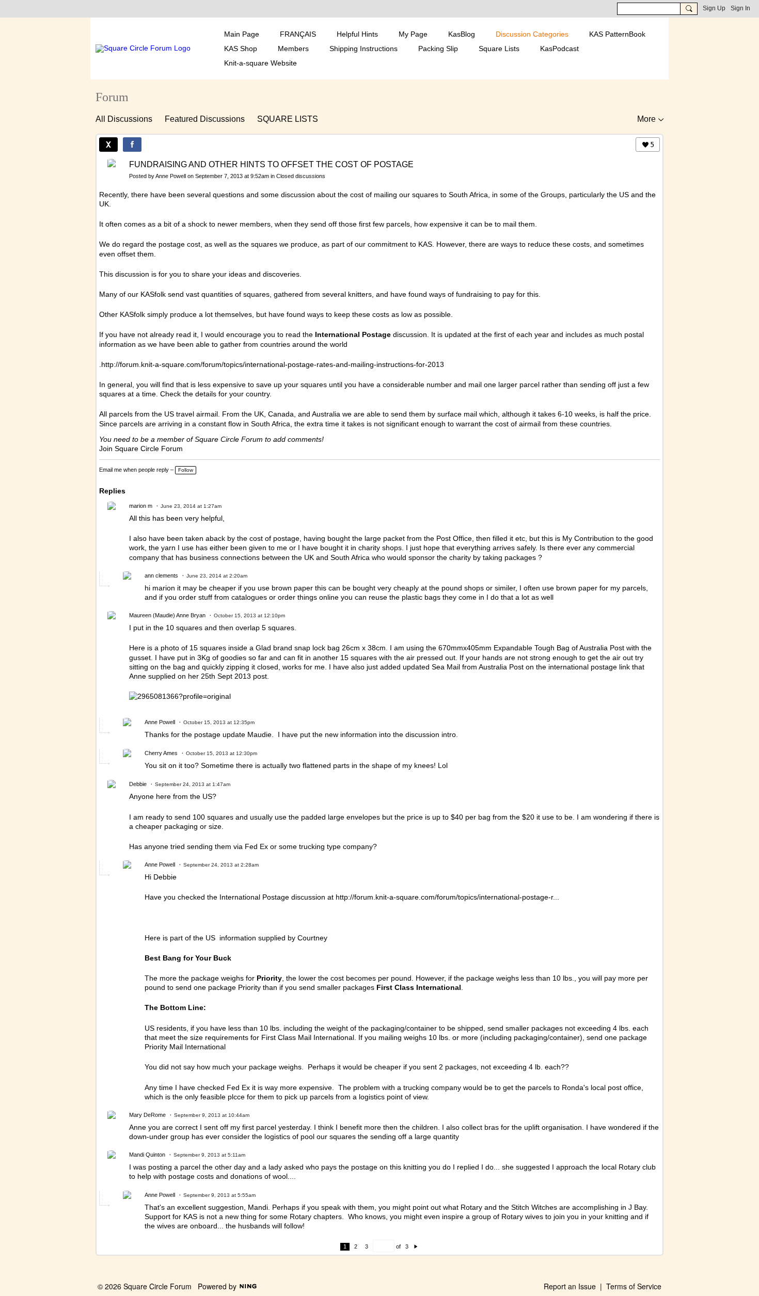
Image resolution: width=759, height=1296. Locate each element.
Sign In (740, 8)
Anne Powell (170, 176)
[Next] (416, 1246)
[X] (108, 144)
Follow (185, 470)
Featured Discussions (205, 119)
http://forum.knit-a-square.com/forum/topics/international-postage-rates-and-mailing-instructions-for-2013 (272, 364)
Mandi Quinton (147, 1154)
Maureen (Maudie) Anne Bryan (167, 615)
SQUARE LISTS (287, 119)
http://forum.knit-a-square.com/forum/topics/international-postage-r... (447, 897)
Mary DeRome (147, 1115)
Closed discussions (300, 176)
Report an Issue (570, 1286)
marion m (140, 506)
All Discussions (124, 119)
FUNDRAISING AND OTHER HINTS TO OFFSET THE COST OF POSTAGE (271, 164)
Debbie (138, 784)
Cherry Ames (161, 753)
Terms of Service (633, 1286)
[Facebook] (132, 144)
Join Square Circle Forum (141, 448)
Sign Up (714, 8)
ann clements (161, 575)
